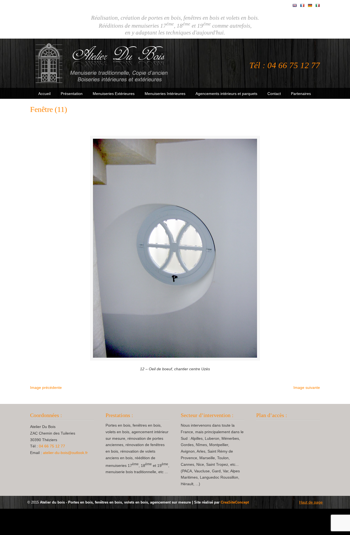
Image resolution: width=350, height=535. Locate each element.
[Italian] (318, 5)
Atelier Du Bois (102, 63)
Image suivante (306, 387)
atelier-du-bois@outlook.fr (65, 452)
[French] (302, 5)
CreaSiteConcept (235, 502)
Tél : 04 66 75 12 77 (284, 65)
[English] (295, 5)
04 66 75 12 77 (52, 446)
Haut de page (311, 502)
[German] (310, 5)
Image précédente (46, 387)
